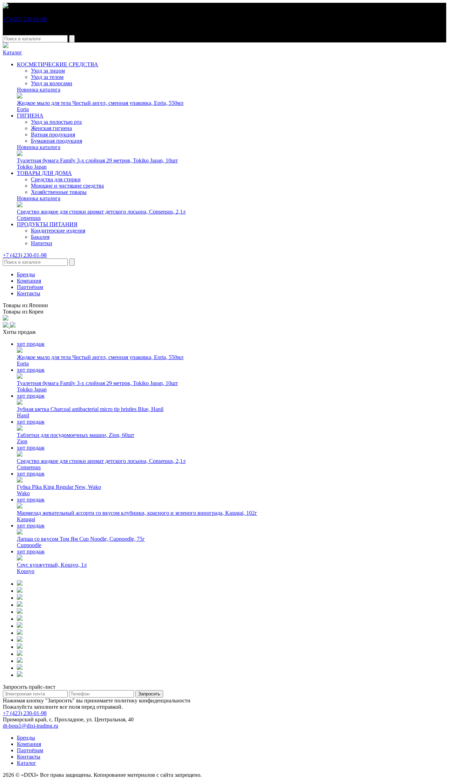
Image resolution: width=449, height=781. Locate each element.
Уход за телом (47, 77)
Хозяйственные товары (59, 192)
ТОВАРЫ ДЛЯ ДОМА (44, 173)
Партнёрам (30, 287)
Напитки (41, 243)
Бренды (26, 274)
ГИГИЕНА (30, 116)
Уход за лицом (48, 71)
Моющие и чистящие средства (67, 186)
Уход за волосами (51, 83)
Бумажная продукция (56, 141)
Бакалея (40, 237)
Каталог (12, 52)
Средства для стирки (56, 179)
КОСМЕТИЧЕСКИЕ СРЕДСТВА (57, 64)
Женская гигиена (51, 128)
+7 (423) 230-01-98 (25, 19)
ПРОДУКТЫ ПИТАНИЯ (47, 224)
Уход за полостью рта (56, 122)
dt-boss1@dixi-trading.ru (30, 726)
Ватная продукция (53, 134)
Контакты (28, 293)
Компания (29, 281)
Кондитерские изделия (58, 231)
